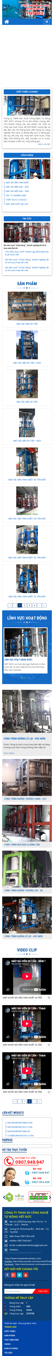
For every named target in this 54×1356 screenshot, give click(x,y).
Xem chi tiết (44, 144)
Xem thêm (9, 753)
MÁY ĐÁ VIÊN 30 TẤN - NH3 (27, 362)
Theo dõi (42, 1291)
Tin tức (46, 2)
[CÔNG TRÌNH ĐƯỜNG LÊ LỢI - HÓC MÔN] (27, 711)
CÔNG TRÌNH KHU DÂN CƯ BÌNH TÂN (22, 844)
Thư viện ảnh (11, 1339)
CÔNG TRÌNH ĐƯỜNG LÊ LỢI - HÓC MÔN (24, 738)
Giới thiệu (23, 2)
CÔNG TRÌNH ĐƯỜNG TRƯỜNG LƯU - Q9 (23, 890)
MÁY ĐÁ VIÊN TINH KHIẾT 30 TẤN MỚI (27, 479)
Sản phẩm (9, 1335)
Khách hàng (11, 1348)
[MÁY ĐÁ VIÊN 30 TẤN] (27, 384)
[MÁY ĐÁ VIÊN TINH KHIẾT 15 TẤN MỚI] (27, 578)
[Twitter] (19, 1275)
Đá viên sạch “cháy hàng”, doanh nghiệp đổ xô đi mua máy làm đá (27, 261)
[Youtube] (25, 1275)
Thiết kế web (10, 1323)
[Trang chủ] (6, 21)
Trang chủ (10, 1326)
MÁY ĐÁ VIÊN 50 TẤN (27, 323)
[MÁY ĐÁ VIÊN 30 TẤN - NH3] (27, 345)
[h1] (14, 1197)
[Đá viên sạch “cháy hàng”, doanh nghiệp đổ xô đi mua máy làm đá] (27, 232)
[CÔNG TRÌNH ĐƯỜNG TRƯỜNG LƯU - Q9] (27, 869)
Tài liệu (8, 1352)
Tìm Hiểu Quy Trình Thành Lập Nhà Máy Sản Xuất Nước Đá (27, 253)
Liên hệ (35, 2)
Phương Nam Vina (27, 1323)
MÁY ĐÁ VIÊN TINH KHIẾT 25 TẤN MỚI (27, 518)
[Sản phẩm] (27, 169)
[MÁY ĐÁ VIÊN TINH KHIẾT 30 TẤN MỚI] (27, 462)
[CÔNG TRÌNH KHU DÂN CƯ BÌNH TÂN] (27, 823)
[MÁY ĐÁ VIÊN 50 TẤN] (27, 306)
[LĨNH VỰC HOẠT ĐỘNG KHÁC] (25, 642)
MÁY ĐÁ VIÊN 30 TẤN (27, 401)
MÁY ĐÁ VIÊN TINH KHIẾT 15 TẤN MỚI (27, 596)
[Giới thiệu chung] (27, 105)
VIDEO (7, 1344)
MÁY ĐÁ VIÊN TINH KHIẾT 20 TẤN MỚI (27, 557)
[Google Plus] (13, 1275)
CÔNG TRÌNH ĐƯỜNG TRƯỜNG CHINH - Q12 (25, 799)
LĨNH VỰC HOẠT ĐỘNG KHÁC (18, 659)
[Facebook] (7, 1275)
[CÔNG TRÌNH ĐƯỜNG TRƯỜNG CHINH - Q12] (27, 777)
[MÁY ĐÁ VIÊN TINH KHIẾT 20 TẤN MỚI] (27, 539)
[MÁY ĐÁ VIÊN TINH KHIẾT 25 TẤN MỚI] (27, 500)
